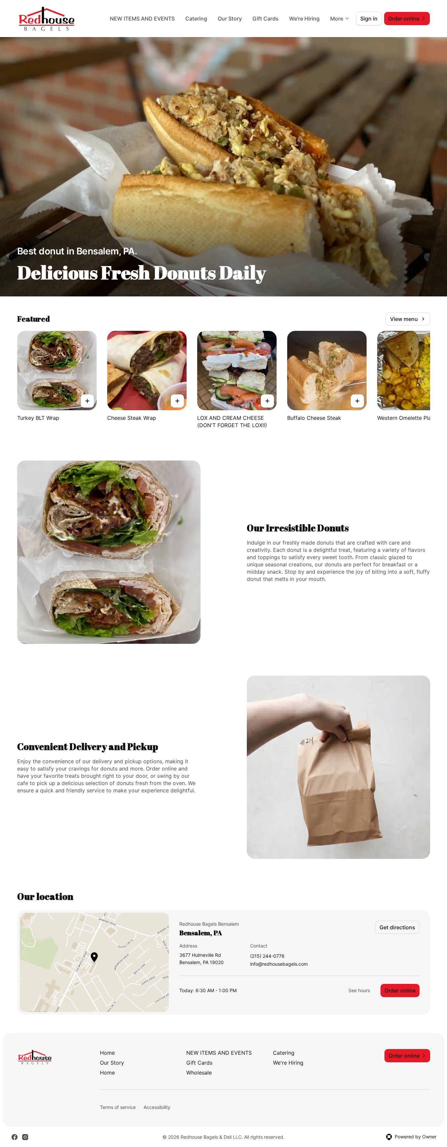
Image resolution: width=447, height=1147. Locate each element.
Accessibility (157, 1107)
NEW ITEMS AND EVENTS (142, 18)
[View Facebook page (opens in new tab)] (15, 1137)
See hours (359, 990)
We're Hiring (304, 18)
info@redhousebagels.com (279, 964)
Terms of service (118, 1107)
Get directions (397, 927)
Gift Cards (265, 18)
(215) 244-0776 (267, 956)
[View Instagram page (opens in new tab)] (25, 1137)
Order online (400, 990)
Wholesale (199, 1072)
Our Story (230, 18)
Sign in (369, 18)
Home (107, 1052)
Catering (196, 18)
